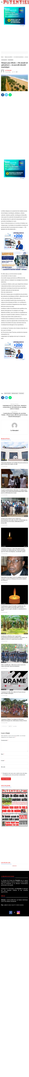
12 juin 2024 (8, 72)
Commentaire (4, 740)
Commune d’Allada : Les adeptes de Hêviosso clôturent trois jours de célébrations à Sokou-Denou (14, 720)
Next (10, 726)
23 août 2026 (4, 722)
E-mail (3, 760)
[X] (14, 912)
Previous (4, 726)
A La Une (4, 546)
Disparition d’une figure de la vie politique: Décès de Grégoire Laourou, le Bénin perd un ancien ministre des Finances (14, 579)
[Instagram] (18, 912)
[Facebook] (10, 912)
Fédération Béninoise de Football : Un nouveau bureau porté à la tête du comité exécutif (14, 463)
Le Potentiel (8, 70)
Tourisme (10, 59)
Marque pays (15, 393)
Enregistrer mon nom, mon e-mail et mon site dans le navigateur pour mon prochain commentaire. (15, 774)
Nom (2, 754)
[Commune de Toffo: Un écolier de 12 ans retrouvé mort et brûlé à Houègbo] (14, 680)
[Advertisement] (14, 38)
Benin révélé (7, 393)
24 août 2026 (4, 612)
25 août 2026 (4, 466)
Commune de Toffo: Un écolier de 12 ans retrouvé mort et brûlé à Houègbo (13, 692)
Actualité (4, 59)
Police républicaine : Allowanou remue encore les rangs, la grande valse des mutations (13, 665)
